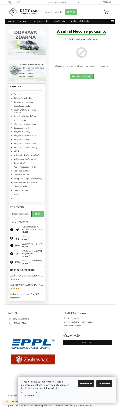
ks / (87, 342)
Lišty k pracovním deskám (25, 124)
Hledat (71, 12)
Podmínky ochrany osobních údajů (78, 322)
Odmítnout (86, 383)
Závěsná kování (20, 186)
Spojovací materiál (22, 170)
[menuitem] (11, 21)
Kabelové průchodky (23, 98)
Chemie (17, 94)
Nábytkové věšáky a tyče (25, 135)
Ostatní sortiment (21, 190)
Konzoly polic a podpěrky (25, 116)
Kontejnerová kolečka (23, 102)
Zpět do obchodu (81, 76)
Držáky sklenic (20, 120)
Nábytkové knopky (22, 131)
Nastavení (29, 395)
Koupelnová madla (22, 106)
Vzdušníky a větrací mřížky (25, 182)
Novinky (17, 194)
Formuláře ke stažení (72, 325)
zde (56, 388)
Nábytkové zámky (21, 139)
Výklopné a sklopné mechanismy (28, 178)
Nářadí (16, 151)
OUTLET (17, 198)
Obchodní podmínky (57, 2)
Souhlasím (104, 383)
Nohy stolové (19, 163)
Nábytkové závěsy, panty (25, 143)
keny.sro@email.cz (21, 318)
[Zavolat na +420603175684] (12, 2)
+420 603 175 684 (20, 323)
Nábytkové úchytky (22, 128)
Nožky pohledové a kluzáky (25, 159)
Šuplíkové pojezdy (22, 174)
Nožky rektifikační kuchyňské (26, 155)
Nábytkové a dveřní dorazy (25, 147)
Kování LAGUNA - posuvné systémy (25, 111)
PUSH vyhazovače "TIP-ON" (25, 167)
